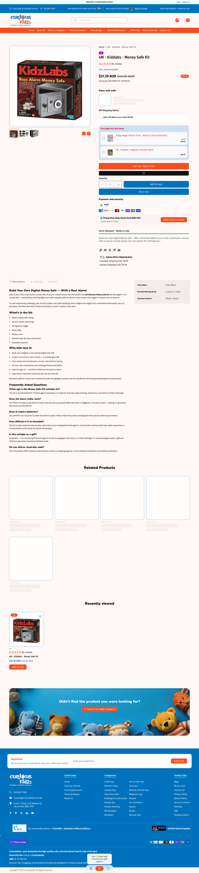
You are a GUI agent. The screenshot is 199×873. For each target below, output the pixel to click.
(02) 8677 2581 (49, 8)
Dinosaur (133, 786)
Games (132, 806)
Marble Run (109, 802)
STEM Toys (109, 781)
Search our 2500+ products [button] (101, 709)
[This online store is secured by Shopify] (104, 207)
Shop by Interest (77, 30)
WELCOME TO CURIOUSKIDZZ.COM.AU (99, 2)
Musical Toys (135, 815)
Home (101, 47)
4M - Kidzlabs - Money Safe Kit (121, 47)
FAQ (176, 811)
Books (132, 811)
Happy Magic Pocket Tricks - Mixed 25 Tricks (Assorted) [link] (141, 135)
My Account (179, 786)
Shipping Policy (181, 815)
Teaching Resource (116, 30)
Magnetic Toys (136, 794)
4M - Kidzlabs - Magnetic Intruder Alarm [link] (135, 150)
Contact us (186, 2)
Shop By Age (96, 30)
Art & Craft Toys (136, 781)
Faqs (178, 2)
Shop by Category (56, 30)
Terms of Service (182, 802)
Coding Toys (110, 790)
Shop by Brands (71, 794)
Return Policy (180, 798)
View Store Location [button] (174, 219)
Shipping (103, 81)
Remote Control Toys (139, 790)
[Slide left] (84, 133)
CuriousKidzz (29, 870)
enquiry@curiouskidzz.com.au (25, 8)
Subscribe (179, 761)
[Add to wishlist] (144, 173)
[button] (177, 20)
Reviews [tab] (53, 281)
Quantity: (103, 178)
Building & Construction (115, 798)
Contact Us (179, 790)
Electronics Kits (111, 794)
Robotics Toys (111, 786)
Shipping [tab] (38, 281)
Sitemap (178, 806)
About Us (68, 798)
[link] (110, 138)
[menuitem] (73, 781)
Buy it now (144, 192)
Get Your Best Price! (144, 166)
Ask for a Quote (141, 8)
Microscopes (110, 811)
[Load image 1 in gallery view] (13, 133)
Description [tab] (18, 281)
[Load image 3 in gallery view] (34, 133)
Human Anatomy (112, 806)
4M (101, 53)
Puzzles (132, 798)
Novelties (108, 815)
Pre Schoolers (135, 802)
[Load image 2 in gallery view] (24, 133)
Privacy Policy (180, 794)
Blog (176, 781)
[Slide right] (89, 133)
